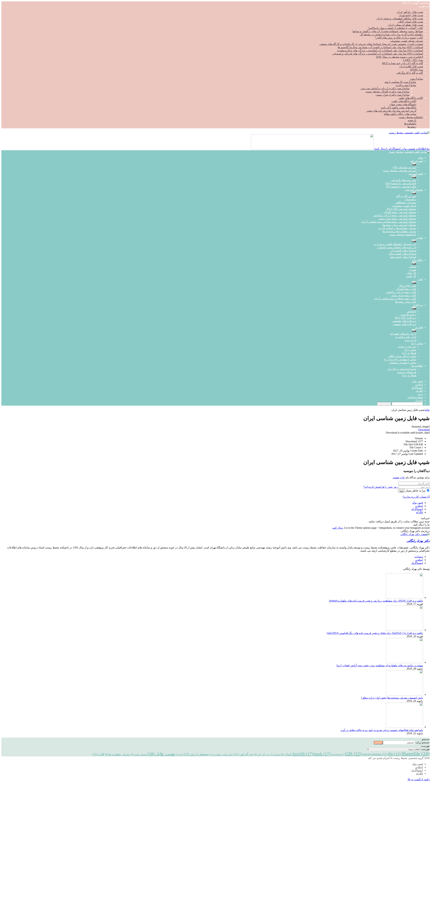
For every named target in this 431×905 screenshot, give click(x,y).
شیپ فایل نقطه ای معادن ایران (405, 24)
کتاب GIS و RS (408, 285)
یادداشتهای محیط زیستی (402, 234)
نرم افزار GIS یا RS (405, 317)
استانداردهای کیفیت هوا (403, 257)
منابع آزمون (416, 78)
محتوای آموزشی (414, 189)
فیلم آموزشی (415, 173)
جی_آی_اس (261, 754)
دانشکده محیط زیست (411, 117)
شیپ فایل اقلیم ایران (411, 66)
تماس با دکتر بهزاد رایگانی (402, 356)
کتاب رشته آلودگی (406, 289)
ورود (401, 490)
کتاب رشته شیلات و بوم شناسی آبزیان (395, 298)
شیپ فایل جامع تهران (411, 15)
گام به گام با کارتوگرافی (409, 72)
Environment (337, 754)
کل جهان (411, 273)
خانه (420, 157)
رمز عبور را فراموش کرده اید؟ (380, 486)
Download (424, 429)
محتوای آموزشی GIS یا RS (401, 209)
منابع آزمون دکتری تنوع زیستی (392, 94)
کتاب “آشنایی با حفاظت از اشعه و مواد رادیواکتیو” (395, 28)
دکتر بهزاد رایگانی (418, 541)
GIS (353, 753)
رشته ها (411, 126)
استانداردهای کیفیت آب (403, 250)
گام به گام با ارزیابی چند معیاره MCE (402, 63)
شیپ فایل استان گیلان (410, 21)
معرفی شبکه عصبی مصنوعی (406, 40)
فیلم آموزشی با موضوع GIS (400, 183)
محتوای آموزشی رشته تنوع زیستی (397, 218)
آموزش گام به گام (406, 196)
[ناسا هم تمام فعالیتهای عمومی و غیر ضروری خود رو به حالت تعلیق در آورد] (404, 726)
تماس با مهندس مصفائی (402, 362)
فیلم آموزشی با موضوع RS (401, 186)
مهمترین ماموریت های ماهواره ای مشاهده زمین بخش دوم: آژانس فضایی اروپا (380, 665)
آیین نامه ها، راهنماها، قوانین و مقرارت (395, 244)
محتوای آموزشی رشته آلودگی (399, 212)
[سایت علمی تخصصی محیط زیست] (409, 132)
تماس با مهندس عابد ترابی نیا (400, 359)
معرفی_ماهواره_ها (117, 754)
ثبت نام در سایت (407, 346)
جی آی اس (243, 754)
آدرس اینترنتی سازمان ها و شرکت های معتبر (391, 110)
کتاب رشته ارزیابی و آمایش (401, 292)
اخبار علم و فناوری (405, 337)
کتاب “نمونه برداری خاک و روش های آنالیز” (399, 37)
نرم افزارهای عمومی (404, 324)
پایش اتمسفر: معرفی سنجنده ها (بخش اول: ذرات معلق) (392, 697)
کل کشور (411, 276)
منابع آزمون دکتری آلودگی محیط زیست (387, 91)
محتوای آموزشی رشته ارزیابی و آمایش (394, 215)
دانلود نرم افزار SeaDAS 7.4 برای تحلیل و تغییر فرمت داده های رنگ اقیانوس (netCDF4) (375, 633)
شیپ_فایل (161, 753)
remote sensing (375, 754)
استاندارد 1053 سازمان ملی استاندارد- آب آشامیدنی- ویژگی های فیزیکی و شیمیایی (377, 53)
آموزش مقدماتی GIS (404, 167)
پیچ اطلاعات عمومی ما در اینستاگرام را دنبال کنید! (402, 148)
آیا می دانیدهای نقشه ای (403, 333)
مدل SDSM (416, 69)
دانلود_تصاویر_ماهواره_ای (221, 754)
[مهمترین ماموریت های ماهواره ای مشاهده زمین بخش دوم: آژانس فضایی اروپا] (404, 662)
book (322, 754)
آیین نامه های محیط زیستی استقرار (396, 247)
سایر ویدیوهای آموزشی (403, 180)
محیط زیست (139, 754)
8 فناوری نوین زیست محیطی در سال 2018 (399, 56)
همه (414, 164)
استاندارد (275, 754)
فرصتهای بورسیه (406, 372)
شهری (412, 269)
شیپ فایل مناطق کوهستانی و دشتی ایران (399, 18)
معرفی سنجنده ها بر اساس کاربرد (397, 228)
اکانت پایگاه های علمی (410, 98)
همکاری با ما (409, 353)
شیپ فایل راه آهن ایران (410, 12)
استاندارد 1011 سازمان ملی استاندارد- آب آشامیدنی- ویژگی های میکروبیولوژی (380, 50)
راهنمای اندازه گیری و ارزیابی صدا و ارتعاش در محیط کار (391, 34)
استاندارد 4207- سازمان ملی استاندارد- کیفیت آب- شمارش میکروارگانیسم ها (380, 47)
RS (394, 754)
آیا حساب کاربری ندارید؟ (416, 496)
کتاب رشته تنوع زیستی (403, 295)
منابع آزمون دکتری (405, 85)
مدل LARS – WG (413, 60)
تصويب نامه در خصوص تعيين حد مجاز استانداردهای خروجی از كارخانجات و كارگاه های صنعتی (371, 44)
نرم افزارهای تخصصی (404, 321)
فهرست (425, 749)
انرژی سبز (410, 340)
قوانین (419, 237)
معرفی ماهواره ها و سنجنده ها (399, 231)
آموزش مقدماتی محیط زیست (399, 170)
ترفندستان (410, 199)
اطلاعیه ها (417, 365)
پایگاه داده (417, 260)
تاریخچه (412, 120)
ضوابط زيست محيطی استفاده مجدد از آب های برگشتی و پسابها (388, 31)
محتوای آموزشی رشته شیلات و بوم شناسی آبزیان (388, 221)
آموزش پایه (416, 161)
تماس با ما (417, 343)
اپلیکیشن (411, 311)
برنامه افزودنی (408, 314)
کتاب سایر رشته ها (405, 301)
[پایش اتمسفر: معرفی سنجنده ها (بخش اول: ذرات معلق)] (404, 694)
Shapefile (415, 753)
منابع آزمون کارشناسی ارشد (400, 82)
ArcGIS (302, 754)
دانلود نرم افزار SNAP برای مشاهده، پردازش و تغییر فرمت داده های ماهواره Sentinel (376, 600)
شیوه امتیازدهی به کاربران (401, 369)
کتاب (420, 279)
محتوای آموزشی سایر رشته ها (399, 225)
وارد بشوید (399, 477)
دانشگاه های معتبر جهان (402, 104)
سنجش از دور (196, 754)
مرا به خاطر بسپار (415, 490)
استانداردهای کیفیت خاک (402, 253)
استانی (412, 266)
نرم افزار (418, 305)
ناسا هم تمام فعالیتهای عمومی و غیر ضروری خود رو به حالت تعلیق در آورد (382, 730)
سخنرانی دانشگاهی (405, 202)
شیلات (179, 755)
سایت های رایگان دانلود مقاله (400, 114)
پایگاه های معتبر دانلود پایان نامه (398, 107)
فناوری (419, 327)
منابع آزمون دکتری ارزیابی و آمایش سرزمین (384, 88)
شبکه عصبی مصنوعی (404, 205)
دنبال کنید (337, 527)
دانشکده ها (410, 123)
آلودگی (286, 754)
